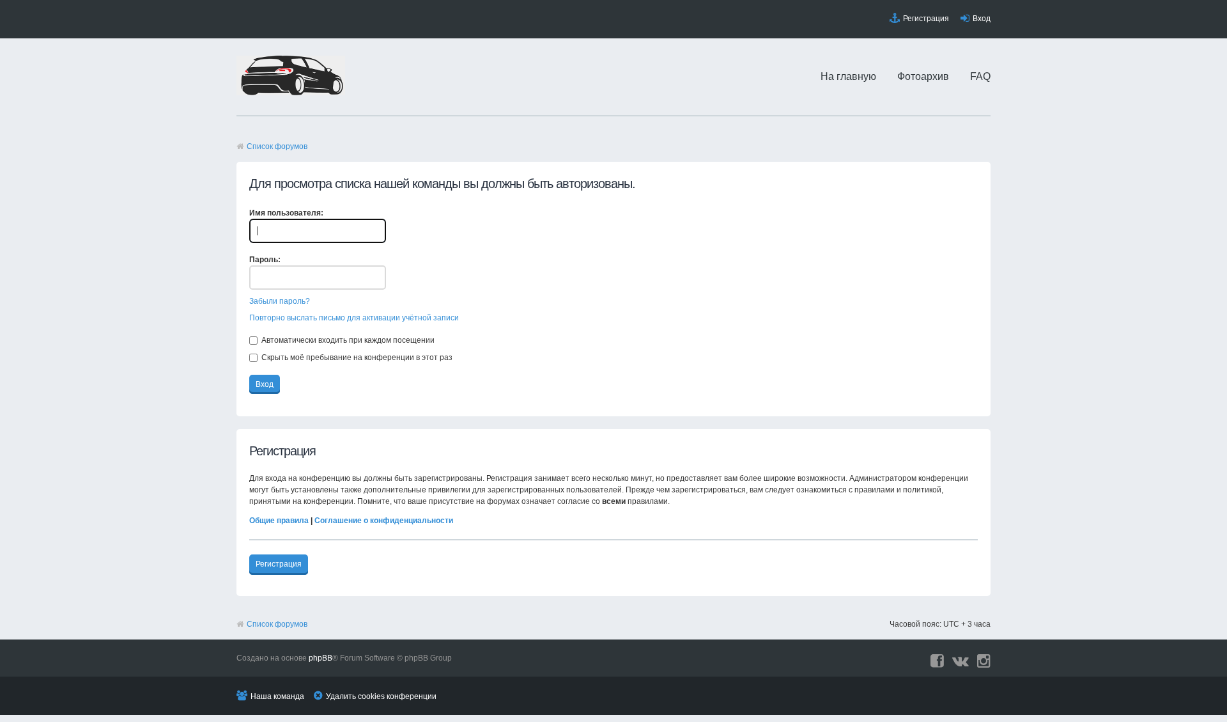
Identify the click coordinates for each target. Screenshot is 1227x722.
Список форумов (277, 146)
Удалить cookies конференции (381, 696)
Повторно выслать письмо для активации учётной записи (354, 317)
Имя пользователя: (286, 212)
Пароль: (265, 259)
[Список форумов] (290, 92)
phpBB (320, 658)
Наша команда (277, 696)
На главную (848, 76)
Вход (982, 18)
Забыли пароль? (279, 301)
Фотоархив (923, 76)
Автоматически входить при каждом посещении (347, 340)
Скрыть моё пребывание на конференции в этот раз (355, 357)
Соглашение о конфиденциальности (383, 520)
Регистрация (926, 18)
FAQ (980, 76)
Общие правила (279, 520)
